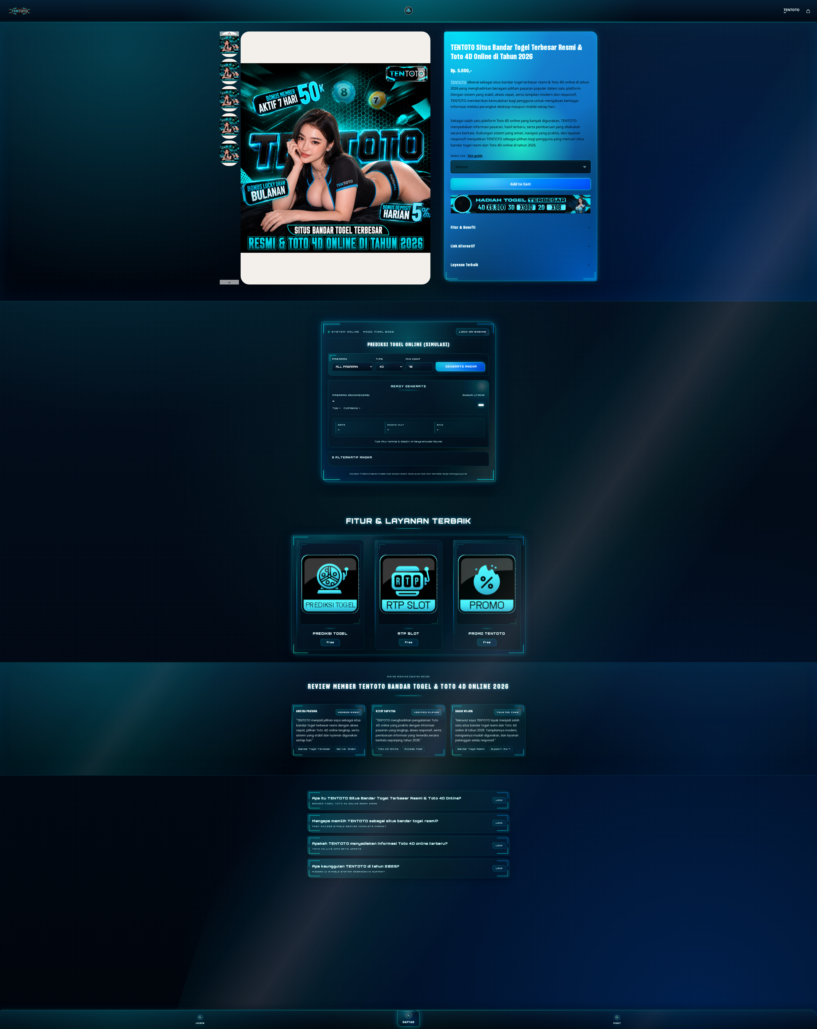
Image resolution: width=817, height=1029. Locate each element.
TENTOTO (792, 9)
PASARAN (339, 359)
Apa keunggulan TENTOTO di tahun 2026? (355, 868)
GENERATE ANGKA (461, 366)
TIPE (379, 359)
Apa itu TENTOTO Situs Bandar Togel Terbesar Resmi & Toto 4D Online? (386, 800)
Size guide (475, 156)
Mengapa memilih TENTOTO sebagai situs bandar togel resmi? (375, 823)
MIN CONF (413, 359)
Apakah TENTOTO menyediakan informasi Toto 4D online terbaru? (379, 845)
